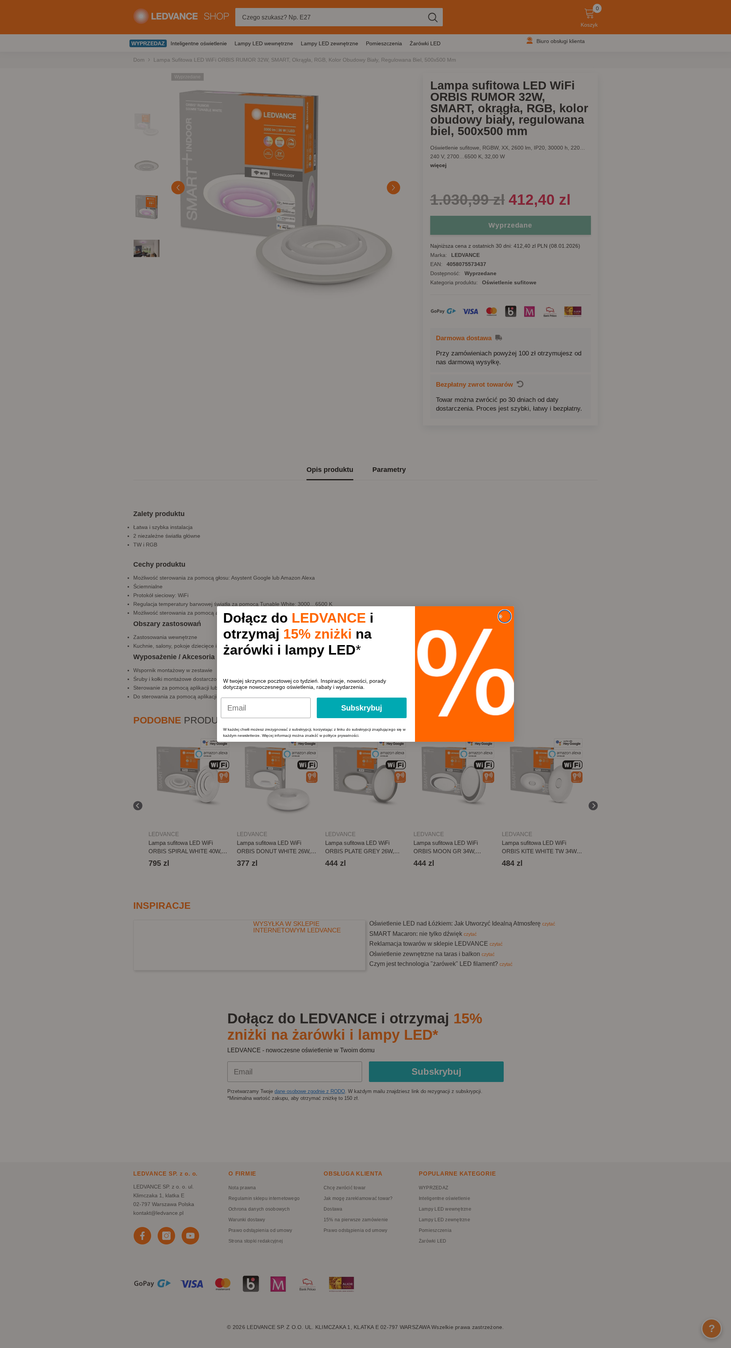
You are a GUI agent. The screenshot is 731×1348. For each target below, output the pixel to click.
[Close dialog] (504, 616)
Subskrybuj (361, 708)
